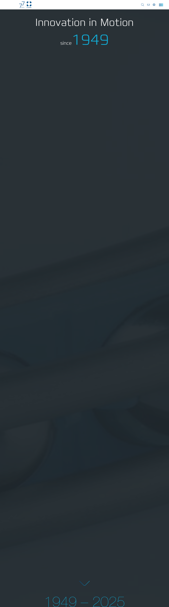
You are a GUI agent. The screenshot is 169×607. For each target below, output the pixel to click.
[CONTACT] (148, 5)
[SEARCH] (142, 4)
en (154, 4)
